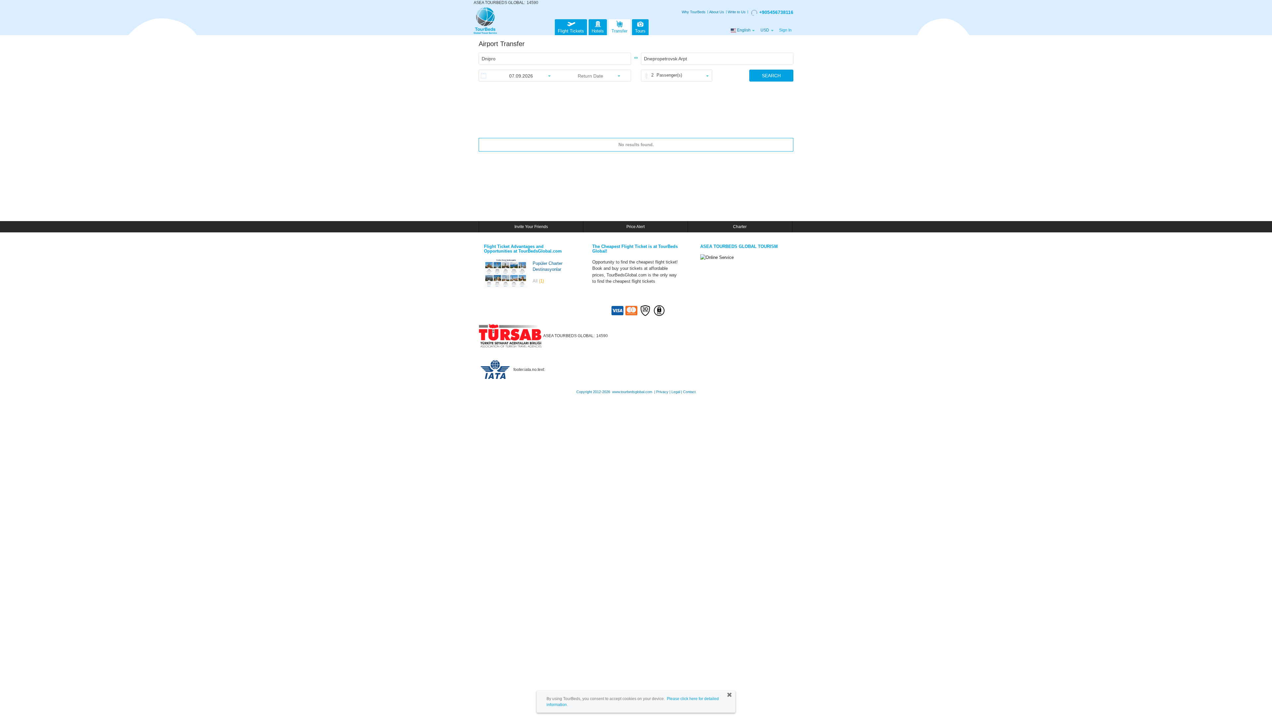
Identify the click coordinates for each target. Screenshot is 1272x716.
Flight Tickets (571, 31)
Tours (640, 31)
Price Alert (635, 226)
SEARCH (771, 75)
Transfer (619, 31)
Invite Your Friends (531, 226)
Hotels (598, 31)
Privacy (662, 392)
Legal (675, 392)
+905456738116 (776, 12)
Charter (740, 226)
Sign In (785, 30)
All (538, 280)
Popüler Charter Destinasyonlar (547, 266)
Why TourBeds (694, 12)
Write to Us (737, 12)
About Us (716, 12)
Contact (689, 392)
